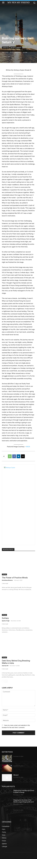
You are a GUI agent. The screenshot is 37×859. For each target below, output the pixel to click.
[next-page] (6, 681)
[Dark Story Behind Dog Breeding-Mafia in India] (18, 647)
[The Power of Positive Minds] (18, 564)
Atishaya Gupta (16, 52)
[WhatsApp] (10, 456)
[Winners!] (7, 777)
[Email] (23, 456)
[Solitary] (18, 605)
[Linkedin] (18, 456)
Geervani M (5, 665)
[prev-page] (3, 681)
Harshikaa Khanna (7, 580)
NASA (28, 446)
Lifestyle (6, 47)
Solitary (5, 618)
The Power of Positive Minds (15, 578)
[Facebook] (14, 456)
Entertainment (16, 47)
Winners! (15, 775)
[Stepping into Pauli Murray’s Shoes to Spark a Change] (7, 793)
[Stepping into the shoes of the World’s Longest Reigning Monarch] (7, 802)
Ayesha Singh (5, 620)
